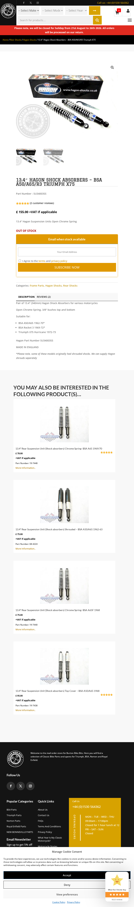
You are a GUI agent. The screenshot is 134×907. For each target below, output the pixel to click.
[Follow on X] (31, 3)
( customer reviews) (42, 203)
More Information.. (62, 458)
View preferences (67, 894)
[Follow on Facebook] (24, 3)
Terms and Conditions (49, 826)
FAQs (40, 820)
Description (26, 296)
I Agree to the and (44, 261)
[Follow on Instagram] (37, 3)
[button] (112, 67)
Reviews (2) (44, 296)
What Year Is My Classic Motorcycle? (50, 839)
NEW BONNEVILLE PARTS (20, 832)
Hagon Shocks (29, 39)
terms (42, 261)
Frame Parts (37, 285)
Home (5, 39)
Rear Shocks (15, 39)
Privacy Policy (73, 902)
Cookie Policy (58, 902)
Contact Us (43, 815)
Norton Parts (13, 820)
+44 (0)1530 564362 (113, 2)
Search (94, 10)
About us (42, 809)
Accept (67, 875)
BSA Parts (12, 809)
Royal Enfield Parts (16, 826)
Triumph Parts (14, 815)
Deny (67, 885)
